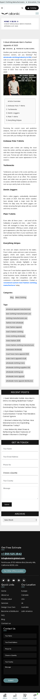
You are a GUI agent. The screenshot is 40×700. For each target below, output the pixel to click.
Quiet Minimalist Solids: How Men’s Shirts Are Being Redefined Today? (18, 399)
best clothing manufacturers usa (18, 314)
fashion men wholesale (14, 323)
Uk (22, 603)
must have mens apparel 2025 (17, 354)
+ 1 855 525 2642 (11, 554)
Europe (24, 591)
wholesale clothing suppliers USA (18, 367)
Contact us (6, 623)
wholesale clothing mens (15, 363)
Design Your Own (8, 607)
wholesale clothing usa (14, 372)
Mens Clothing (20, 297)
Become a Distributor (10, 611)
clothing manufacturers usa (16, 318)
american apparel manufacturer (18, 309)
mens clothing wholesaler (15, 336)
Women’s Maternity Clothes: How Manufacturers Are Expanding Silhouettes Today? (18, 423)
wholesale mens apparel (15, 376)
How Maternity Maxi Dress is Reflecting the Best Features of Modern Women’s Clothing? (17, 432)
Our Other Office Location (13, 571)
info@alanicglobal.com (13, 558)
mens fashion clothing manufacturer (20, 345)
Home (3, 591)
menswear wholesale (14, 350)
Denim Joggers (14, 113)
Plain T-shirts (13, 117)
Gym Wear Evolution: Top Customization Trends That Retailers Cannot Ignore (19, 414)
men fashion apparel (14, 327)
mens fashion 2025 (13, 341)
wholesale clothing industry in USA (17, 57)
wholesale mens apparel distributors (19, 381)
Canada (24, 595)
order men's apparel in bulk (16, 358)
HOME (6, 21)
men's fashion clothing (14, 332)
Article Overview (14, 101)
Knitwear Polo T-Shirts (16, 106)
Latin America (26, 611)
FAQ (2, 615)
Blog (14, 21)
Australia (24, 607)
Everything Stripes (15, 120)
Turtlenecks (12, 109)
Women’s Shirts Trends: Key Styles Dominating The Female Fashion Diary (19, 406)
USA (22, 599)
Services (4, 603)
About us (5, 595)
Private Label (6, 599)
